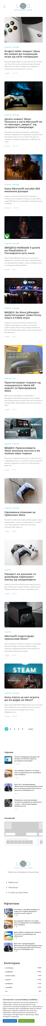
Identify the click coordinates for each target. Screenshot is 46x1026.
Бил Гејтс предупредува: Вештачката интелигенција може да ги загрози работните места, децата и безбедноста (28, 946)
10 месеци (7, 208)
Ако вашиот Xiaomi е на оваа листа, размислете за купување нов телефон (27, 923)
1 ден (16, 793)
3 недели (7, 73)
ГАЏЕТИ (7, 47)
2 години (7, 716)
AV (23, 991)
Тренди (15, 47)
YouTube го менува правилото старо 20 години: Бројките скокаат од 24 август (27, 911)
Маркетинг (13, 882)
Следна (30, 729)
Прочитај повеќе (10, 1021)
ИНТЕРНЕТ (23, 983)
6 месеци (7, 146)
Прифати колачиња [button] (26, 1021)
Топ (14, 378)
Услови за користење (18, 892)
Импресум (13, 887)
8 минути (17, 764)
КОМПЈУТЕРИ (23, 976)
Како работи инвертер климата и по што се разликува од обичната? (27, 934)
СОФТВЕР (23, 987)
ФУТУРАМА (23, 968)
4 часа (16, 778)
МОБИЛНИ (23, 972)
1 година (7, 269)
